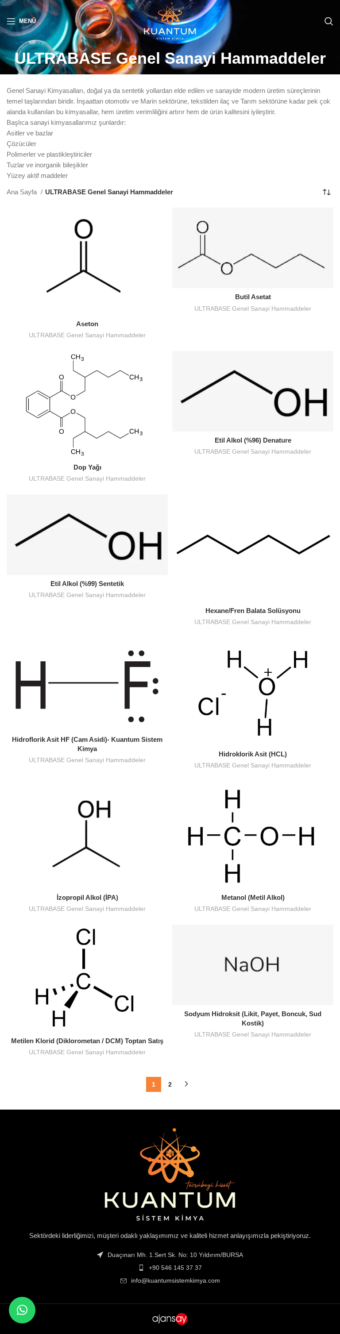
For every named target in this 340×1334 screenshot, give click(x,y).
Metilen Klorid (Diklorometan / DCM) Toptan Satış (87, 1041)
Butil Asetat (253, 297)
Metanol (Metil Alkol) (253, 897)
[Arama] (329, 21)
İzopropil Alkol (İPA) (87, 897)
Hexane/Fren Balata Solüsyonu (253, 610)
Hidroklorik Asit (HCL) (253, 754)
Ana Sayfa (23, 192)
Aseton (87, 324)
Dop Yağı (87, 467)
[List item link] (170, 1267)
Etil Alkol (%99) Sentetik (87, 583)
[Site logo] (170, 20)
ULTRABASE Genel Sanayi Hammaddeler (87, 335)
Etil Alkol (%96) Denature (253, 440)
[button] (22, 1310)
